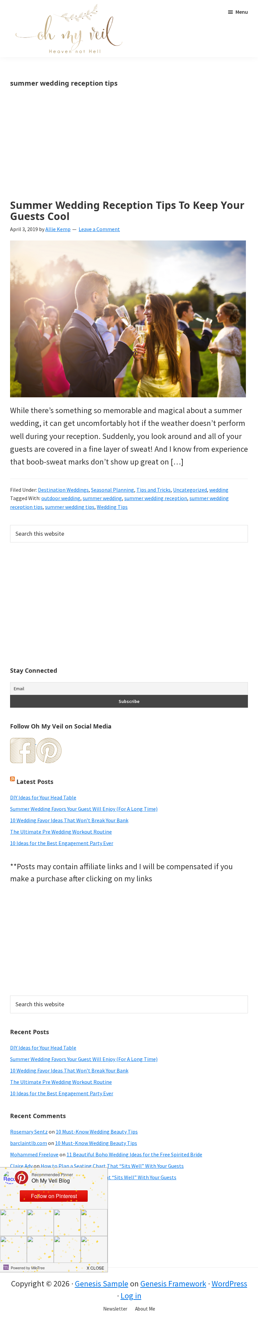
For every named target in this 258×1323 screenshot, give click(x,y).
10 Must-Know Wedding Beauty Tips (97, 1131)
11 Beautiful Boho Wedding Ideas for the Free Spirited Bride (134, 1154)
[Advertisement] (129, 150)
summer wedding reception (155, 498)
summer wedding (102, 498)
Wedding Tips (112, 506)
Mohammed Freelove (34, 1154)
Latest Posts (34, 782)
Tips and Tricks (153, 489)
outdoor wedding (60, 498)
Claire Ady (21, 1165)
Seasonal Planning (112, 489)
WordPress (229, 1283)
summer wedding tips (69, 506)
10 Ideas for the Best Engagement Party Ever (61, 843)
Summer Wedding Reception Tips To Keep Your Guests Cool (127, 210)
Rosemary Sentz (29, 1131)
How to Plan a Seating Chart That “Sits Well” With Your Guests (112, 1165)
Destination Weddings (63, 489)
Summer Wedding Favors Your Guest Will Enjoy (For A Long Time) (84, 808)
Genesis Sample (101, 1283)
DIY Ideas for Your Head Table (43, 797)
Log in (131, 1295)
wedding (218, 489)
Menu (241, 11)
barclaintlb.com (28, 1143)
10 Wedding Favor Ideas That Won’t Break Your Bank (69, 820)
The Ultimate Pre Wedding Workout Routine (61, 831)
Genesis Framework (173, 1283)
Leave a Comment (99, 229)
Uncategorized (190, 489)
